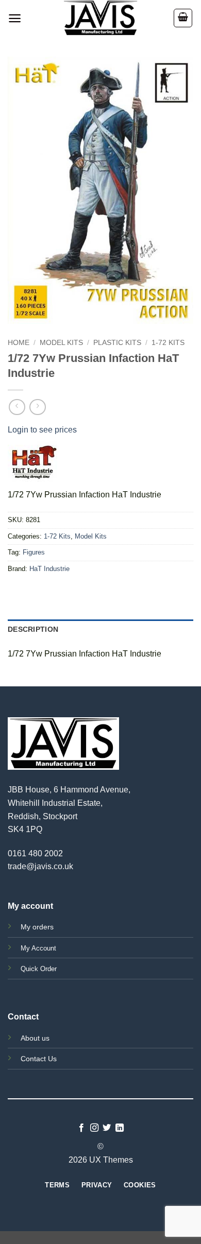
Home (18, 343)
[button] (15, 18)
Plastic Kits (117, 343)
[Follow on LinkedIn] (119, 1128)
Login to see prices (42, 429)
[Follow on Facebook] (81, 1128)
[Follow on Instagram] (94, 1128)
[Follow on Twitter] (107, 1128)
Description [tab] (33, 629)
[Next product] (17, 407)
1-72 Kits (168, 343)
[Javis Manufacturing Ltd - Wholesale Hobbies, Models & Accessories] (100, 18)
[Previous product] (37, 407)
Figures (34, 552)
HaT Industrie (49, 569)
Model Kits (61, 343)
